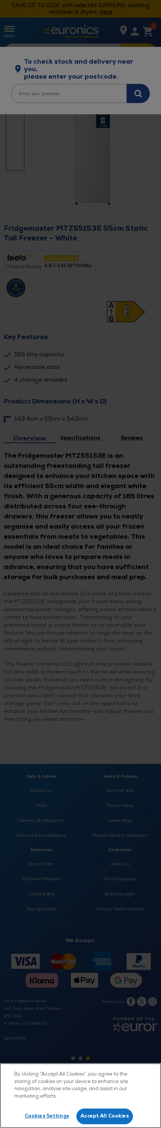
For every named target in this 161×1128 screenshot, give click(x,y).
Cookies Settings (47, 1116)
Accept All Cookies (104, 1116)
